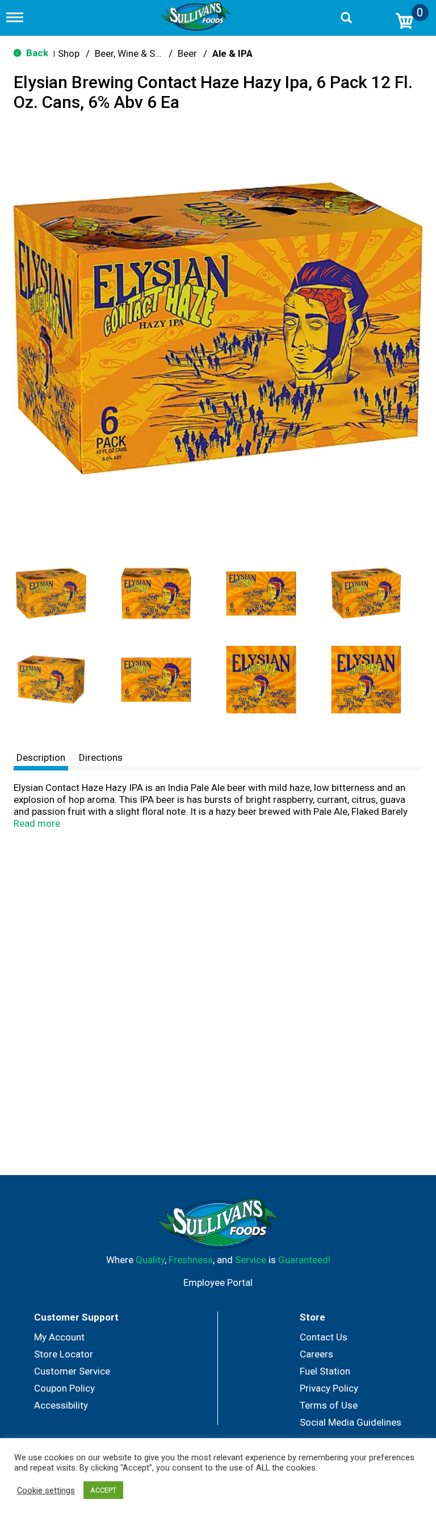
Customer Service (72, 1371)
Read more (37, 823)
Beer (187, 53)
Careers (316, 1354)
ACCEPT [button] (103, 1490)
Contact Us (323, 1337)
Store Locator (63, 1354)
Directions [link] (101, 757)
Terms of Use (329, 1405)
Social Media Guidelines (350, 1422)
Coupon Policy (64, 1388)
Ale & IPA (232, 53)
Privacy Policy (329, 1388)
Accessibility (61, 1405)
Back (36, 53)
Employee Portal (218, 1282)
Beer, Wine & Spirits (136, 53)
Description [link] (40, 757)
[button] (51, 593)
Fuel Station (325, 1371)
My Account (59, 1337)
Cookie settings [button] (46, 1490)
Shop (68, 53)
